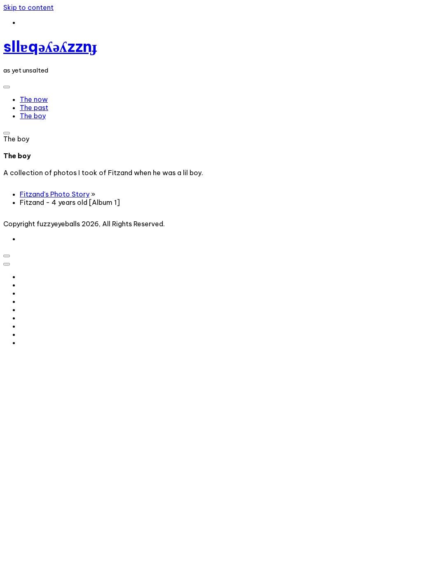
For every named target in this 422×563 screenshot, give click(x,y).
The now (34, 99)
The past (34, 107)
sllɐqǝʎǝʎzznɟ (50, 46)
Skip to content (28, 7)
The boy (33, 116)
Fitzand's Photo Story (54, 194)
